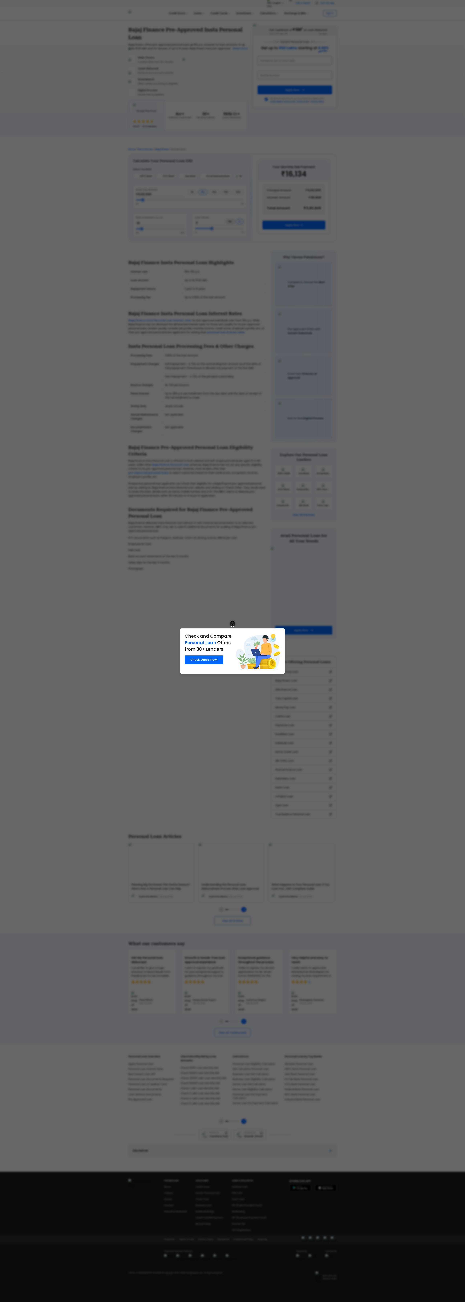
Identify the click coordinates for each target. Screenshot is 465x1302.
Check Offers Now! (204, 660)
